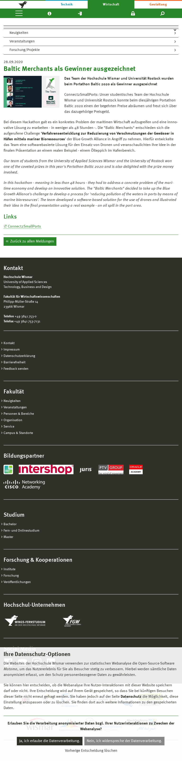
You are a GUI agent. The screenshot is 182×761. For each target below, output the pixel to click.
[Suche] (163, 13)
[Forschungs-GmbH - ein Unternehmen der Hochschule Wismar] (83, 621)
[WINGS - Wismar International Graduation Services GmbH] (30, 621)
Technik (67, 4)
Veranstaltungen (22, 41)
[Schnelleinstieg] (79, 13)
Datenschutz (131, 697)
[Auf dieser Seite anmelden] (133, 13)
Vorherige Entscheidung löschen (91, 751)
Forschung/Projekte (24, 50)
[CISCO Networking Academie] (24, 484)
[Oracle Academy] (136, 469)
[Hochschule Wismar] (23, 4)
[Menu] (19, 13)
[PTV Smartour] (110, 469)
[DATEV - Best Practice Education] (8, 469)
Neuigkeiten (18, 33)
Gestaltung (158, 4)
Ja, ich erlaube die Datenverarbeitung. (49, 741)
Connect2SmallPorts (24, 226)
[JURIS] (86, 469)
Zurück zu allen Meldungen (31, 241)
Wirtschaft (111, 4)
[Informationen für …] (49, 13)
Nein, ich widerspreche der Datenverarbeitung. (124, 741)
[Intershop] (46, 469)
